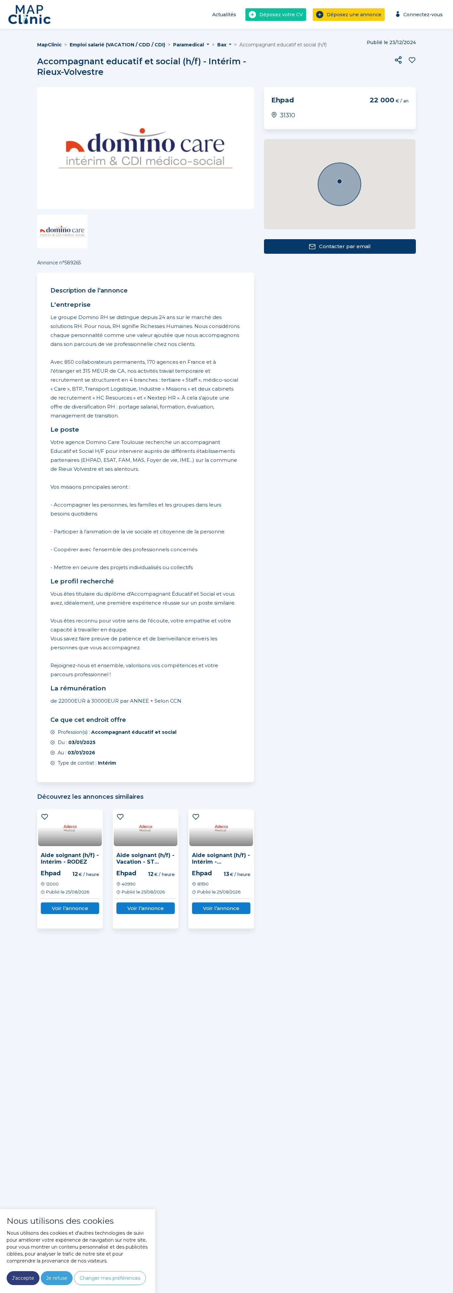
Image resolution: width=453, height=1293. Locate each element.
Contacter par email (345, 246)
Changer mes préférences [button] (110, 1278)
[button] (398, 60)
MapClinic (49, 45)
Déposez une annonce (354, 15)
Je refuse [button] (56, 1278)
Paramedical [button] (189, 45)
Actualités (224, 15)
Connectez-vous (423, 15)
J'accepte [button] (23, 1278)
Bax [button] (222, 45)
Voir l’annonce (70, 908)
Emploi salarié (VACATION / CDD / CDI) (117, 45)
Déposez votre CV (281, 15)
